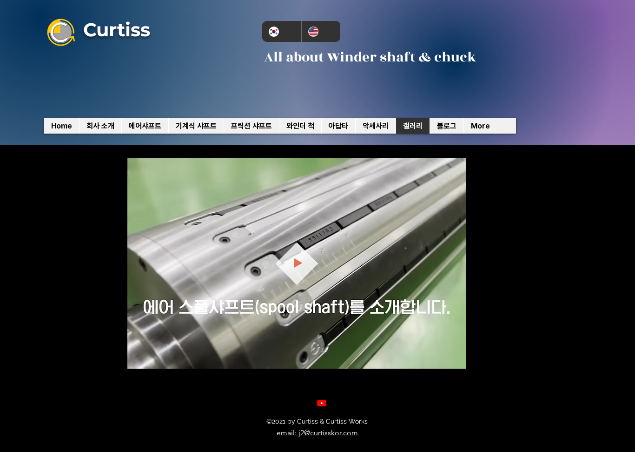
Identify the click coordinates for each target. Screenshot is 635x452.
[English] (321, 31)
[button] (454, 358)
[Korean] (281, 31)
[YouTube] (321, 403)
